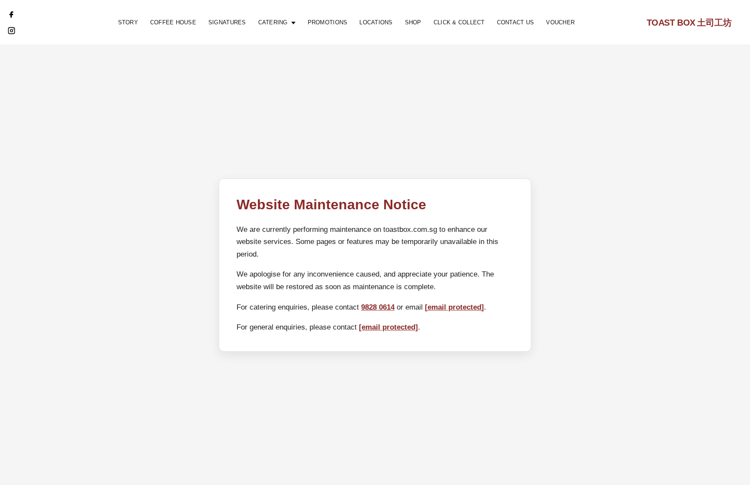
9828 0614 (378, 307)
